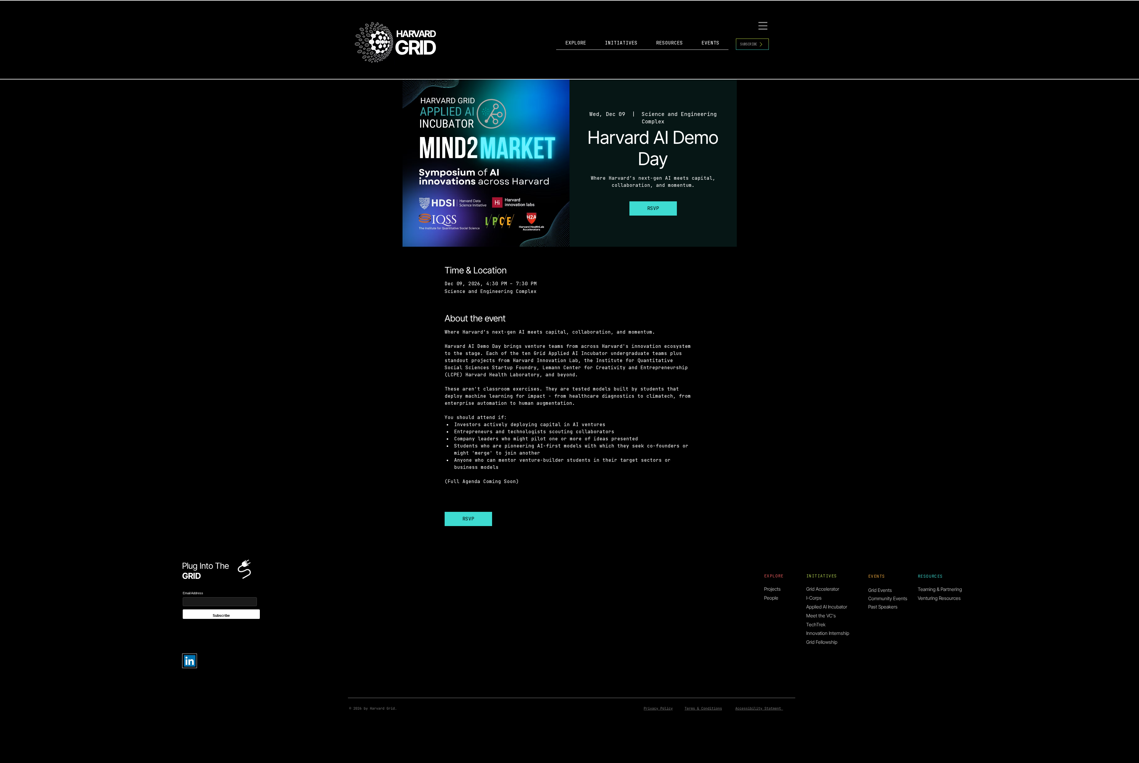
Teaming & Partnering (940, 589)
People (771, 598)
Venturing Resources (939, 598)
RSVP (653, 208)
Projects (772, 589)
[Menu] (763, 26)
